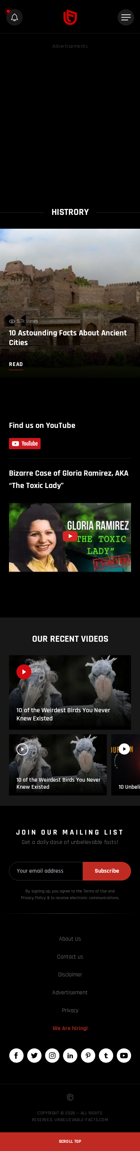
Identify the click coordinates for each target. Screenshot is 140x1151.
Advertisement (70, 993)
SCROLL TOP (70, 1141)
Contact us (70, 957)
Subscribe (107, 871)
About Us (70, 939)
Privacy (70, 1010)
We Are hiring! (70, 1028)
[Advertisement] (70, 121)
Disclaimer (70, 975)
